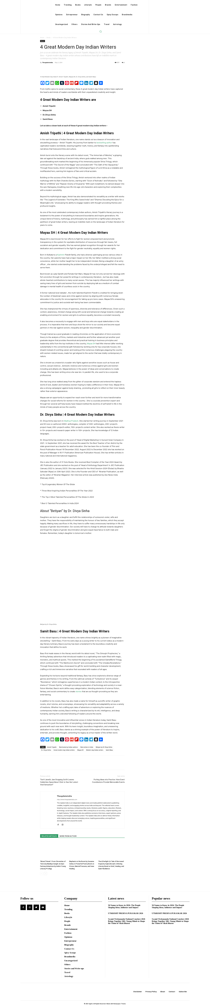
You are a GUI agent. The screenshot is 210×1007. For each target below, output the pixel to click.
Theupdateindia (47, 62)
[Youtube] (43, 907)
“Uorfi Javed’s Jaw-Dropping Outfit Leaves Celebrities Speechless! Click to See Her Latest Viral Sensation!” (59, 782)
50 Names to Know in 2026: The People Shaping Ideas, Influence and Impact (124, 906)
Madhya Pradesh (71, 421)
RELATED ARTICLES (49, 836)
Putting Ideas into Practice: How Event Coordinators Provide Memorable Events (108, 780)
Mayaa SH (91, 343)
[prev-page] (41, 873)
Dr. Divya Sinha (46, 750)
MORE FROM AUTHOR (68, 836)
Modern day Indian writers (94, 750)
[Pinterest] (53, 68)
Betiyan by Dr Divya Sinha (104, 747)
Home (42, 37)
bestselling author (104, 142)
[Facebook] (42, 68)
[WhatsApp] (59, 68)
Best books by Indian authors (68, 747)
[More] (65, 68)
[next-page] (45, 873)
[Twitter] (48, 68)
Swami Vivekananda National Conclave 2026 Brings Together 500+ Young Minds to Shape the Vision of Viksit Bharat (126, 921)
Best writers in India (86, 747)
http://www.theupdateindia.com (67, 799)
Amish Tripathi (52, 747)
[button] (100, 31)
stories (79, 691)
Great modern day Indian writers (64, 750)
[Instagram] (63, 824)
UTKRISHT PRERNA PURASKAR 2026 (125, 913)
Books (49, 37)
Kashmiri (61, 255)
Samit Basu (109, 750)
